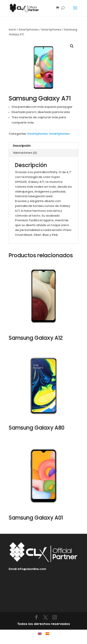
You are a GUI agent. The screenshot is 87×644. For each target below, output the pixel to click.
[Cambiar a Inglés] (40, 633)
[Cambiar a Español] (47, 633)
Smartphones (29, 29)
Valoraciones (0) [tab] (25, 153)
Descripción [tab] (22, 145)
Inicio (12, 29)
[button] (71, 46)
